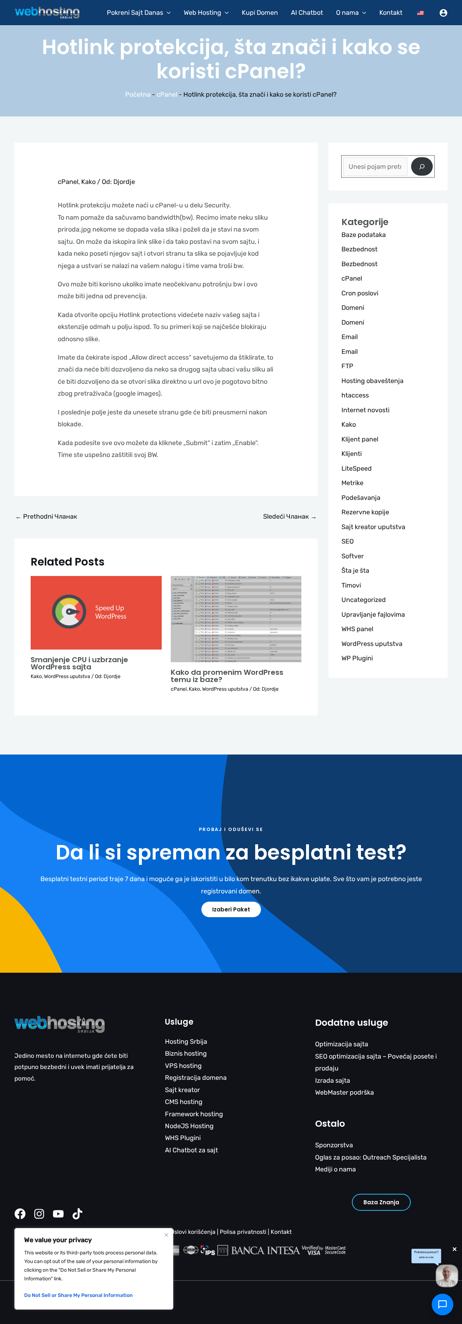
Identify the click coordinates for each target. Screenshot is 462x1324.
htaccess (355, 395)
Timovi (351, 585)
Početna (138, 94)
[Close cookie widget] (166, 1235)
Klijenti (351, 454)
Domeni (352, 308)
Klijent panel (359, 439)
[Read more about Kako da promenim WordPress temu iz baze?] (236, 619)
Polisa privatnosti (243, 1231)
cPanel (167, 94)
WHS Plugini (183, 1138)
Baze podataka (363, 235)
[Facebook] (20, 1213)
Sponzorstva (334, 1145)
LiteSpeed (356, 468)
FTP (347, 366)
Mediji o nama (335, 1169)
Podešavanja (360, 498)
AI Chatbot (307, 13)
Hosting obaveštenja (372, 381)
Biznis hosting (186, 1053)
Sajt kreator (182, 1090)
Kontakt (390, 13)
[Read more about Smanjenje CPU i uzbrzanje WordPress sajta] (96, 612)
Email (349, 337)
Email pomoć (32, 1106)
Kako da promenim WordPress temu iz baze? (227, 676)
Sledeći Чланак (290, 516)
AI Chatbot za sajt (191, 1150)
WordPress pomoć (40, 1118)
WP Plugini (357, 658)
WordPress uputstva (67, 676)
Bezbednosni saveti (42, 1175)
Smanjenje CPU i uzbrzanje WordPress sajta (79, 663)
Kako (88, 182)
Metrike (352, 483)
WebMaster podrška (344, 1092)
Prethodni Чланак (46, 516)
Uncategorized (363, 600)
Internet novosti (365, 410)
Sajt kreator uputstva (373, 527)
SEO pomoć (30, 1152)
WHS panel (357, 629)
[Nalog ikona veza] (443, 13)
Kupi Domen (260, 13)
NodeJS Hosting (189, 1126)
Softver (352, 556)
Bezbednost (359, 249)
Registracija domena (196, 1078)
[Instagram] (39, 1213)
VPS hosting (183, 1066)
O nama (347, 13)
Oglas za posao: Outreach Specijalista (371, 1157)
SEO (347, 541)
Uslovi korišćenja (192, 1231)
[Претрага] (422, 166)
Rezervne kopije (365, 512)
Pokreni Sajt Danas (135, 13)
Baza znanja (381, 1202)
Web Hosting (202, 13)
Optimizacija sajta (341, 1044)
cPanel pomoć (34, 1141)
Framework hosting (194, 1114)
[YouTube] (58, 1213)
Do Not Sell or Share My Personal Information (78, 1295)
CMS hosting (183, 1102)
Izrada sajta (332, 1081)
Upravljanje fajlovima (373, 615)
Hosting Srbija (186, 1042)
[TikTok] (77, 1213)
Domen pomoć (35, 1163)
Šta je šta (355, 571)
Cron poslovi (359, 293)
